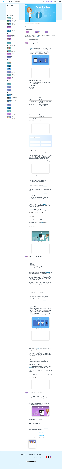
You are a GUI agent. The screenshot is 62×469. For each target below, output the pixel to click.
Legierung (31, 306)
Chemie (26, 25)
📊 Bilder (46, 144)
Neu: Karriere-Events (48, 1)
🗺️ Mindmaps (35, 144)
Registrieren (59, 1)
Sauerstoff (34, 198)
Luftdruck (44, 300)
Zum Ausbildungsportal (32, 454)
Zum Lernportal (24, 454)
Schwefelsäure (44, 204)
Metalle (33, 25)
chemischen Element (39, 51)
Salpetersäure (32, 209)
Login (55, 1)
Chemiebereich (46, 428)
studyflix (4, 1)
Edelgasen (45, 193)
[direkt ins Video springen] (40, 322)
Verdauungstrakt (47, 272)
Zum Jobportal (39, 454)
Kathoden (31, 313)
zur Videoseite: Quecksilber (41, 435)
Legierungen (45, 186)
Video (38, 36)
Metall (42, 222)
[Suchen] (43, 1)
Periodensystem (29, 25)
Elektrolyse (33, 314)
